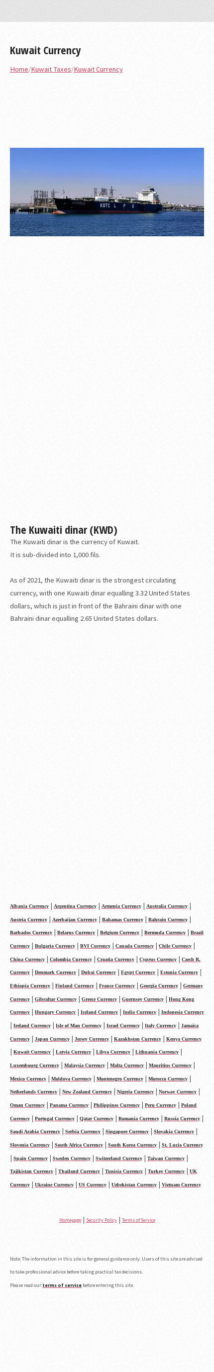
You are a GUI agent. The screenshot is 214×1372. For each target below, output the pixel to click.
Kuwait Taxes (51, 69)
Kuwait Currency (45, 49)
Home (19, 69)
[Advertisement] (107, 383)
